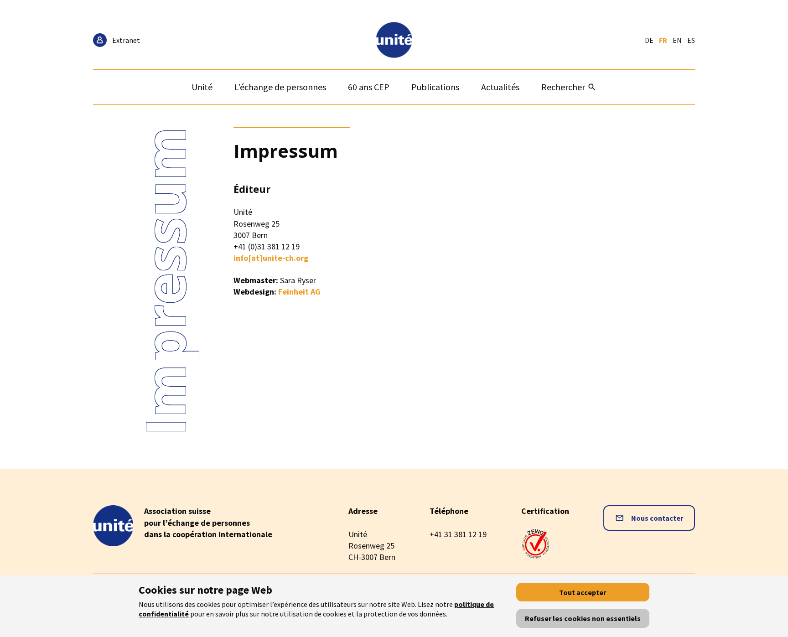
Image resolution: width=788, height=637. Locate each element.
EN (677, 40)
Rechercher (563, 87)
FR (663, 40)
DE (649, 40)
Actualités (500, 87)
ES (691, 40)
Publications (435, 87)
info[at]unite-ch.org (270, 258)
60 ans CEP (368, 87)
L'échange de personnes (280, 87)
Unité (202, 87)
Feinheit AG (299, 291)
